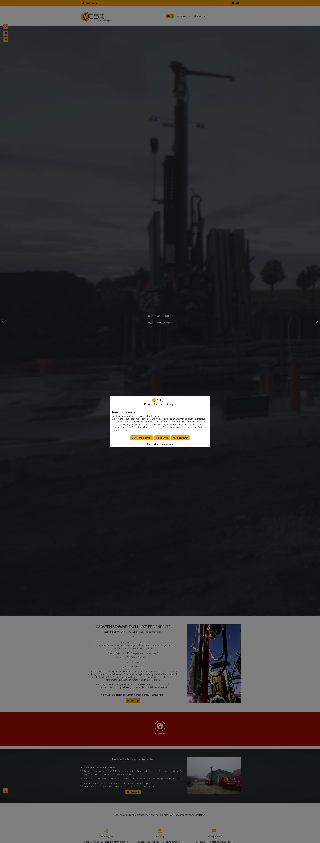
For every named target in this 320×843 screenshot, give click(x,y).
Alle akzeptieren (180, 437)
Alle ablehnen (162, 437)
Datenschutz (153, 444)
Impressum (167, 444)
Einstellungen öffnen (141, 437)
